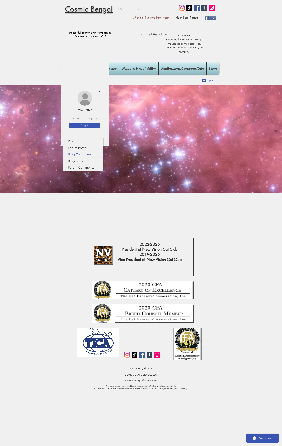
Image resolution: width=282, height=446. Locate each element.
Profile (72, 141)
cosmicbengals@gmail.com (141, 380)
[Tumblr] (204, 8)
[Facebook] (197, 8)
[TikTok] (189, 8)
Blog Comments (80, 154)
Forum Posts (77, 148)
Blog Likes (75, 161)
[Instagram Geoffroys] (212, 8)
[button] (138, 68)
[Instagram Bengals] (182, 8)
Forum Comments (81, 167)
